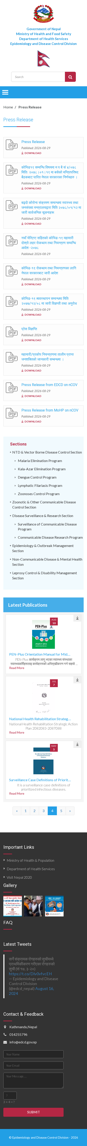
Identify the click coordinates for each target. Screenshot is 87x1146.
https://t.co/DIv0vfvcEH (30, 973)
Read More (16, 668)
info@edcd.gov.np (23, 1042)
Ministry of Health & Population (30, 860)
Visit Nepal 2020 (19, 877)
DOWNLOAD (33, 153)
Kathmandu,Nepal (23, 1027)
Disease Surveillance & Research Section (42, 515)
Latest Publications (27, 605)
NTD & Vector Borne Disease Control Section (47, 452)
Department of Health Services (31, 869)
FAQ (7, 922)
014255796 (18, 1034)
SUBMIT (33, 1112)
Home (8, 107)
